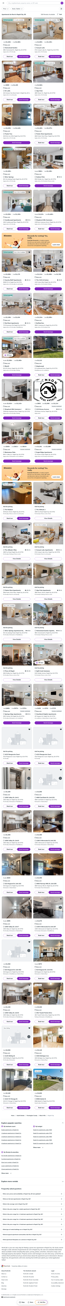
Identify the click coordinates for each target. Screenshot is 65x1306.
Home (12, 1115)
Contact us (4, 1277)
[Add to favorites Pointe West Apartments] (60, 106)
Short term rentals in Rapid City (9, 1162)
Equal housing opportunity (9, 1297)
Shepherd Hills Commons (44, 220)
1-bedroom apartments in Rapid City (11, 1133)
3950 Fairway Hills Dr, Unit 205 (46, 883)
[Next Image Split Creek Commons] (60, 654)
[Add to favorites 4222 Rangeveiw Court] (29, 729)
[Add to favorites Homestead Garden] (29, 19)
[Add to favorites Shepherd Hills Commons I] (29, 381)
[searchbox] (35, 3)
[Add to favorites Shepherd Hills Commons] (60, 192)
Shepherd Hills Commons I (13, 409)
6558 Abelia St (41, 1099)
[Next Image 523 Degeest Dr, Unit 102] (28, 864)
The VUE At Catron (42, 280)
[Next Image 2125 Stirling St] (28, 1036)
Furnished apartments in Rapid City (10, 1159)
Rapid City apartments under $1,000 (43, 1143)
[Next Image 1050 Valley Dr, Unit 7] (28, 907)
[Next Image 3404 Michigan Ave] (60, 1036)
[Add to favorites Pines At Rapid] (29, 645)
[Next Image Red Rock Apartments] (28, 303)
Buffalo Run (40, 323)
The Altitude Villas (11, 550)
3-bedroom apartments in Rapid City (11, 1140)
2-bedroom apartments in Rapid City (11, 1136)
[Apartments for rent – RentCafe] (5, 1266)
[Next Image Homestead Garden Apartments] (60, 614)
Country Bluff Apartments (13, 280)
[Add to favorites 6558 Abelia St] (60, 1071)
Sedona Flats (40, 177)
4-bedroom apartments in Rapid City (11, 1143)
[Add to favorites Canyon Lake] (60, 19)
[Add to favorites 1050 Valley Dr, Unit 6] (29, 984)
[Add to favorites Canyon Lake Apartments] (60, 524)
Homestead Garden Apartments (46, 630)
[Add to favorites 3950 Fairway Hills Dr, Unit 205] (60, 855)
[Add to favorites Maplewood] (60, 338)
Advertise (4, 1286)
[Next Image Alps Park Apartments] (60, 573)
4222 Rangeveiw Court (12, 754)
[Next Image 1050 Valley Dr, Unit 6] (28, 993)
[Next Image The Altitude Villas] (28, 533)
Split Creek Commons (43, 671)
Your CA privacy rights (57, 1280)
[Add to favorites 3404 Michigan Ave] (60, 1028)
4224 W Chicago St (11, 1099)
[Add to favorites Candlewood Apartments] (29, 192)
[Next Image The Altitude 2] (60, 493)
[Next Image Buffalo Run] (60, 303)
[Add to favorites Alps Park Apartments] (60, 565)
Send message (23, 56)
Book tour (10, 56)
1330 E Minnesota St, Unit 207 (46, 926)
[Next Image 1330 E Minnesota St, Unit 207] (60, 907)
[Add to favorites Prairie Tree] (29, 106)
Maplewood (40, 366)
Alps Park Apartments (43, 590)
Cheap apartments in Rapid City (10, 1169)
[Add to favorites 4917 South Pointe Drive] (60, 984)
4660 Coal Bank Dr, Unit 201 (45, 797)
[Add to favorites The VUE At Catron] (60, 252)
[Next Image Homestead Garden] (28, 28)
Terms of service (55, 1273)
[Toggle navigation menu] (3, 3)
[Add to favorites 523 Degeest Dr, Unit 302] (29, 941)
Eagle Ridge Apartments (44, 452)
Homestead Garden (11, 48)
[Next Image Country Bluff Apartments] (28, 260)
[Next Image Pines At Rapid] (28, 654)
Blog (2, 1283)
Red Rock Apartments (12, 323)
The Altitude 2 (40, 509)
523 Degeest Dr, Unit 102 (13, 883)
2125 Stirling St (10, 1056)
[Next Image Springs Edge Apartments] (28, 694)
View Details (48, 518)
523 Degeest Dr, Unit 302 (13, 970)
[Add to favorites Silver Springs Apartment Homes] (29, 605)
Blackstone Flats (10, 452)
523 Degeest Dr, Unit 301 (44, 970)
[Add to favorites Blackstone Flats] (29, 424)
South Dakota (20, 1115)
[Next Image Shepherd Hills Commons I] (28, 390)
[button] (17, 29)
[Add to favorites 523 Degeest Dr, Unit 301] (60, 941)
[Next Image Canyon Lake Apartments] (60, 533)
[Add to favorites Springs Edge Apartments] (29, 686)
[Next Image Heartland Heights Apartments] (60, 694)
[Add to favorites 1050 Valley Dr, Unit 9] (29, 812)
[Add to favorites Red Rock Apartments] (29, 295)
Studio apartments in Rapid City (10, 1130)
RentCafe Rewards (28, 1277)
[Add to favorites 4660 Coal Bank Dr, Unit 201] (60, 769)
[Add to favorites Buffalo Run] (60, 295)
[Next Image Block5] (28, 346)
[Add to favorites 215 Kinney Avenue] (60, 381)
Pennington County (32, 1115)
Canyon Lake (40, 48)
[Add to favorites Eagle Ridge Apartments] (60, 424)
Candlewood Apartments (13, 220)
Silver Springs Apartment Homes (15, 630)
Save (31, 1302)
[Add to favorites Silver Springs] (29, 149)
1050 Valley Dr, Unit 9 (12, 840)
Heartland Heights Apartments (46, 714)
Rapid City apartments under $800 (42, 1136)
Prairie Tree (8, 134)
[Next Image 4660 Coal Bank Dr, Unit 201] (60, 778)
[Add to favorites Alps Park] (60, 63)
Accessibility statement (57, 1283)
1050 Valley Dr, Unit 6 (12, 1013)
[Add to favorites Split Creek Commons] (60, 645)
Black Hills (43, 1115)
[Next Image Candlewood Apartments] (28, 200)
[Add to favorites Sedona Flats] (60, 149)
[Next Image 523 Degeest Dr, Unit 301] (60, 950)
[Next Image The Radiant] (28, 493)
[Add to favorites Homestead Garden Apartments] (60, 605)
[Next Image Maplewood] (60, 346)
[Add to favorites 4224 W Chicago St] (29, 1071)
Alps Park (39, 91)
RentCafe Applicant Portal (30, 1283)
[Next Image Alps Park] (60, 71)
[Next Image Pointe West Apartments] (60, 114)
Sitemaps (3, 1289)
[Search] (62, 3)
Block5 (7, 366)
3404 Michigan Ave (42, 1056)
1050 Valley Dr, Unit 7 (12, 926)
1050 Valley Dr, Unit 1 (12, 797)
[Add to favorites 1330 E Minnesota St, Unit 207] (60, 898)
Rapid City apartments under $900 (42, 1140)
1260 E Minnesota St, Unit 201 (46, 840)
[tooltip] (6, 45)
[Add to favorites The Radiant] (29, 484)
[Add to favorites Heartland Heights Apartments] (60, 686)
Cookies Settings (55, 1286)
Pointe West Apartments (44, 134)
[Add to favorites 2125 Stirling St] (29, 1028)
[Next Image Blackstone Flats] (28, 433)
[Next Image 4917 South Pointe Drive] (60, 993)
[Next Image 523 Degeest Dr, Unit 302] (28, 950)
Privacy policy (54, 1277)
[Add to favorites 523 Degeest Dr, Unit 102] (29, 855)
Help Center (4, 1280)
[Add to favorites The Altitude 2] (60, 484)
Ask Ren (42, 1302)
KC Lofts (7, 91)
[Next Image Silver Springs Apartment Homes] (28, 614)
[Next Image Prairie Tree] (28, 114)
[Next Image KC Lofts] (28, 71)
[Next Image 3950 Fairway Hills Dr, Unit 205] (60, 864)
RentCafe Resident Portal (30, 1286)
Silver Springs (9, 177)
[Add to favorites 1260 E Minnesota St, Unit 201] (60, 812)
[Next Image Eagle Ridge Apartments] (60, 433)
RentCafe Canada (28, 1273)
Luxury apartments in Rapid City (10, 1166)
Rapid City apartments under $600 (42, 1130)
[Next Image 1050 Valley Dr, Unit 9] (28, 821)
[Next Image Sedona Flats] (60, 157)
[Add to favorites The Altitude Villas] (29, 524)
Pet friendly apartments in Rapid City (11, 1155)
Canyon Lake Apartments (44, 550)
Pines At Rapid (9, 671)
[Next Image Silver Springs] (28, 157)
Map (23, 1302)
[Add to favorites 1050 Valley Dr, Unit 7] (29, 898)
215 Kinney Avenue (42, 409)
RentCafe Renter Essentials (30, 1280)
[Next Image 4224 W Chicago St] (28, 1079)
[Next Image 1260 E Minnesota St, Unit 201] (60, 821)
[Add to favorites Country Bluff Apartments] (29, 252)
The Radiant (9, 509)
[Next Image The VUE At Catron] (60, 260)
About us (3, 1273)
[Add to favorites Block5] (29, 338)
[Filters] (61, 8)
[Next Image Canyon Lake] (60, 28)
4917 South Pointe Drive (44, 1013)
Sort (60, 14)
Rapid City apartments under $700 (42, 1133)
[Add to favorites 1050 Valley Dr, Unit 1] (29, 769)
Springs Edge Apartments (13, 714)
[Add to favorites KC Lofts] (29, 63)
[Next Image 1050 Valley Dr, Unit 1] (28, 778)
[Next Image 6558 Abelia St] (60, 1079)
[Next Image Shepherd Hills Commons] (60, 200)
